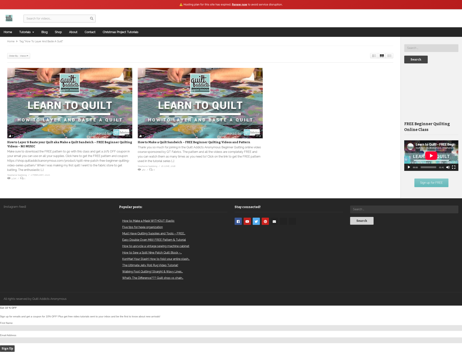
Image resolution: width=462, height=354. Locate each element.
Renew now (239, 4)
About (73, 32)
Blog (44, 32)
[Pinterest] (265, 221)
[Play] (409, 167)
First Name (6, 322)
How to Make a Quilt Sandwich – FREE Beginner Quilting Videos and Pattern (194, 142)
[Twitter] (256, 221)
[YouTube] (247, 221)
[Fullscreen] (454, 167)
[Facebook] (238, 221)
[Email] (274, 221)
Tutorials (25, 32)
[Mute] (448, 167)
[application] (431, 155)
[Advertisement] (431, 92)
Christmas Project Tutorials (120, 32)
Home (8, 32)
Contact (90, 32)
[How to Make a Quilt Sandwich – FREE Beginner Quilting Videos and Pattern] (200, 103)
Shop (58, 32)
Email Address (8, 335)
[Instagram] (283, 221)
